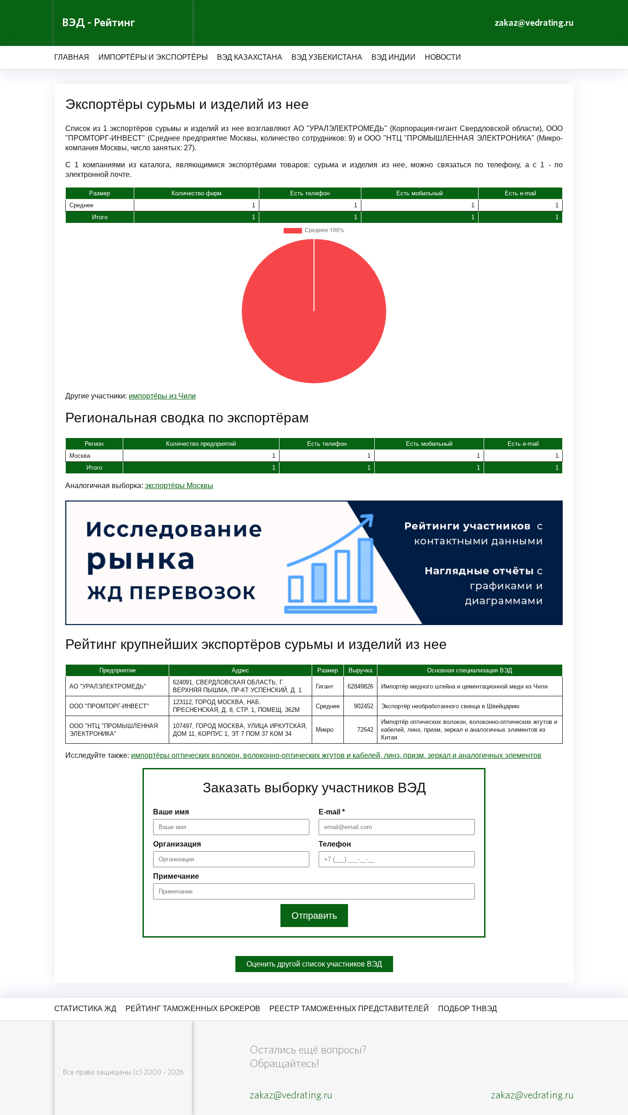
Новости (443, 57)
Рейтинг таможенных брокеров (193, 1009)
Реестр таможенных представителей (349, 1009)
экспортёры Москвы (179, 485)
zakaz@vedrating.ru (534, 23)
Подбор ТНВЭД (467, 1009)
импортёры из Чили (162, 396)
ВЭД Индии (393, 57)
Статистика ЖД (85, 1009)
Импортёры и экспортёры (153, 57)
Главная (71, 57)
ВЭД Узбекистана (326, 57)
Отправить (314, 915)
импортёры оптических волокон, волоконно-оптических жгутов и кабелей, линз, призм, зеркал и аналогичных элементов (336, 755)
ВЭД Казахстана (249, 57)
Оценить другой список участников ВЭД (314, 964)
